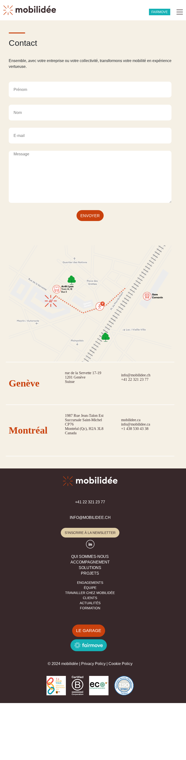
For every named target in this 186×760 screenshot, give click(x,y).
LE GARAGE (88, 630)
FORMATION (90, 608)
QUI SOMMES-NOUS (90, 556)
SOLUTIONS (90, 568)
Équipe (90, 588)
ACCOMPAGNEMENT (90, 562)
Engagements (90, 583)
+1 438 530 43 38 (134, 429)
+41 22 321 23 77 (134, 379)
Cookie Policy (120, 664)
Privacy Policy (93, 664)
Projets (90, 573)
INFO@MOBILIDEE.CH (90, 517)
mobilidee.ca (130, 420)
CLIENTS (90, 598)
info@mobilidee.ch (135, 375)
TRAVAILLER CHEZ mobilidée (90, 593)
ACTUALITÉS (90, 603)
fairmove (159, 12)
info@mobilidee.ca (135, 424)
